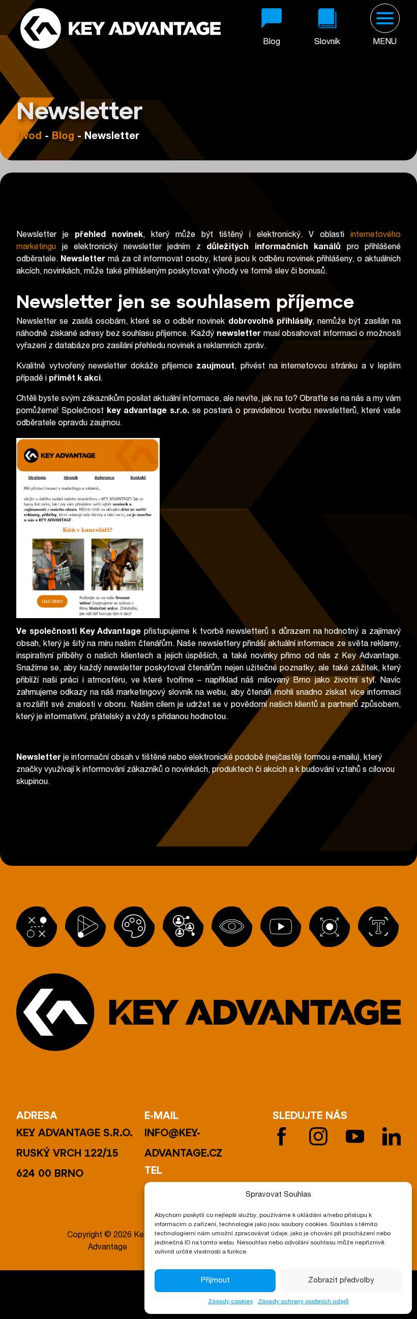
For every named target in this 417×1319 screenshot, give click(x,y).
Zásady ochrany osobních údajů (303, 1302)
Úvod (29, 137)
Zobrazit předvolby (341, 1280)
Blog (63, 137)
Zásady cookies (230, 1302)
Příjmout (215, 1280)
